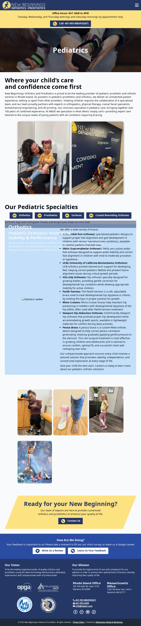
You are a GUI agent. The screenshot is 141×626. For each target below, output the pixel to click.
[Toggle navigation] (137, 5)
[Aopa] (24, 604)
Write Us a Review (52, 550)
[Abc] (48, 605)
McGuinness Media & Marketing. (109, 622)
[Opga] (24, 587)
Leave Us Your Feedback (91, 550)
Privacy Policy (78, 622)
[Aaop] (48, 587)
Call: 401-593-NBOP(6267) (73, 23)
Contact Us (73, 520)
